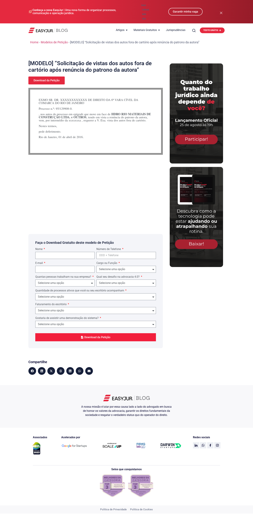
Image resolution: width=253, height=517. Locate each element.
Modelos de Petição (54, 42)
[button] (32, 371)
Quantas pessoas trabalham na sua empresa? (63, 276)
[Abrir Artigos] (126, 30)
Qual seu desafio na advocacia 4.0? (118, 276)
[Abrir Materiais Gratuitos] (159, 30)
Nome (39, 249)
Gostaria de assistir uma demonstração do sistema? (67, 318)
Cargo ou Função (107, 263)
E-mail (39, 263)
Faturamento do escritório (51, 304)
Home (34, 42)
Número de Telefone (109, 249)
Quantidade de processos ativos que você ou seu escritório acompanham (80, 290)
